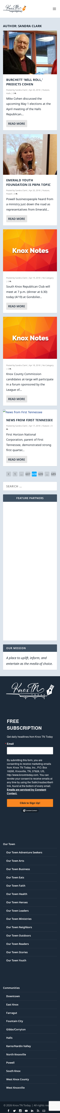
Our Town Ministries (19, 919)
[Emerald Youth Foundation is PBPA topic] (30, 154)
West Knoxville (15, 1087)
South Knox (13, 1071)
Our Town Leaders (17, 910)
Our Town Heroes (17, 902)
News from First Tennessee (29, 420)
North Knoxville (16, 1054)
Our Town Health (16, 894)
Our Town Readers (17, 944)
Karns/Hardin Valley (18, 1046)
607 (27, 474)
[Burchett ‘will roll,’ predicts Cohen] (30, 52)
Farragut (11, 1013)
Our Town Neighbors (19, 927)
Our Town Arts (15, 861)
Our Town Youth (16, 960)
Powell (9, 193)
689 (53, 474)
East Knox (12, 1004)
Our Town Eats (15, 877)
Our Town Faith (15, 885)
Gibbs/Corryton (16, 1029)
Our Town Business (18, 869)
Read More (16, 123)
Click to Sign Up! (30, 803)
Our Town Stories (17, 952)
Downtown (13, 996)
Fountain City (14, 1021)
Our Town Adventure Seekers (24, 852)
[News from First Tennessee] (30, 412)
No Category (48, 277)
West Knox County (17, 1079)
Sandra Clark (21, 90)
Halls (8, 93)
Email (10, 743)
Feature (45, 90)
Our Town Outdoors (18, 935)
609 (40, 474)
